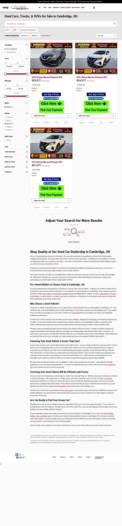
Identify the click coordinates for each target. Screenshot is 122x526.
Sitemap (88, 457)
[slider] (5, 74)
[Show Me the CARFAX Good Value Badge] (80, 89)
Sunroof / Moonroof (28, 30)
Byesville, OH (64, 386)
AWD (15, 30)
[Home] (5, 7)
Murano (24, 36)
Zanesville (76, 313)
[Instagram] (20, 454)
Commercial (56, 7)
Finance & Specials (65, 7)
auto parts (68, 390)
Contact (80, 457)
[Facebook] (16, 454)
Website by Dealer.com (20, 458)
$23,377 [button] (41, 80)
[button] (51, 85)
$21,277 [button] (41, 165)
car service (108, 378)
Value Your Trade (39, 116)
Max (18, 63)
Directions (62, 457)
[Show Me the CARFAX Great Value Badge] (35, 89)
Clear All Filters (73, 242)
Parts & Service (76, 7)
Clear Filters (45, 36)
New (45, 7)
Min (6, 63)
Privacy (71, 457)
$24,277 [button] (86, 80)
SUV (7, 30)
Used (49, 7)
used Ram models (61, 294)
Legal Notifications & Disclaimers (99, 457)
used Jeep (47, 294)
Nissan (34, 36)
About (82, 7)
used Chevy (104, 294)
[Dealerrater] (23, 454)
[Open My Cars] (94, 7)
